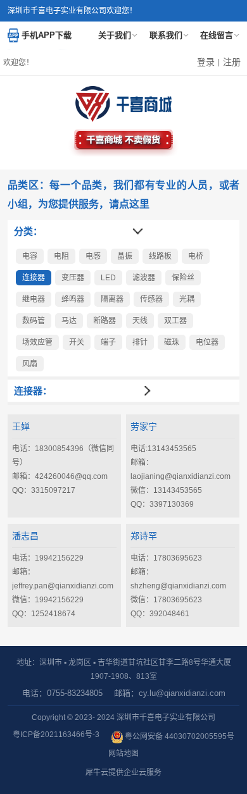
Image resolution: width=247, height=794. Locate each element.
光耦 (186, 299)
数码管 (33, 320)
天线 (140, 320)
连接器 (33, 277)
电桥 (195, 256)
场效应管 (37, 342)
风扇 (29, 363)
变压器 (72, 277)
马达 (69, 320)
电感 (93, 256)
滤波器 (143, 277)
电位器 (207, 342)
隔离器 (112, 299)
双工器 (175, 320)
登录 (206, 62)
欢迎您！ (18, 62)
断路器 (104, 320)
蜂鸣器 (72, 299)
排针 (140, 342)
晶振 (124, 256)
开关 (76, 342)
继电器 (33, 299)
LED (108, 277)
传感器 (151, 299)
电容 (29, 256)
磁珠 (171, 342)
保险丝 (183, 277)
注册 (232, 62)
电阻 (61, 256)
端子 (108, 342)
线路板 (160, 256)
